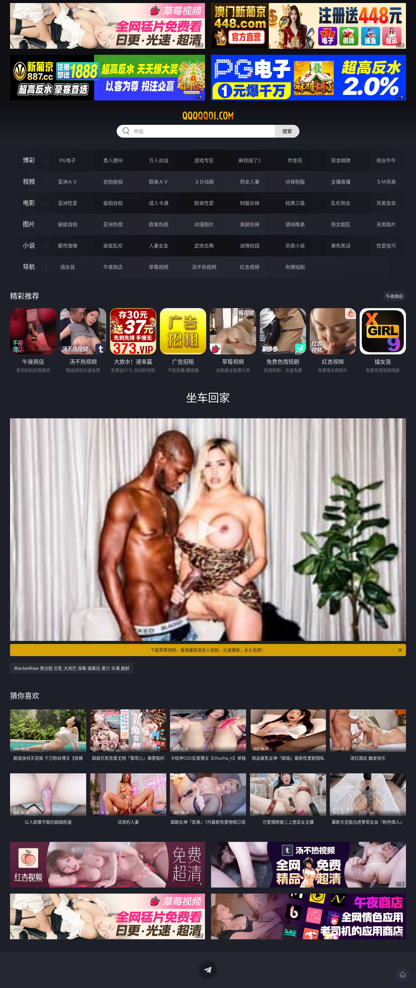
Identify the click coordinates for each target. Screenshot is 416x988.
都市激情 (67, 245)
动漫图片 (204, 224)
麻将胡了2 (249, 160)
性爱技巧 (386, 245)
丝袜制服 (295, 181)
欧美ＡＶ (158, 181)
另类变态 (386, 203)
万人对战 (158, 160)
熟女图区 (341, 224)
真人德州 (113, 160)
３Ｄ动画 (204, 181)
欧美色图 (158, 224)
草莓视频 (158, 267)
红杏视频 (249, 267)
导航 (29, 267)
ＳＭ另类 (386, 181)
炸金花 (295, 160)
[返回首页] (402, 974)
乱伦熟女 (341, 203)
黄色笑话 (341, 245)
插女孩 (67, 267)
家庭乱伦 (113, 245)
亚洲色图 (113, 224)
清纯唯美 (295, 224)
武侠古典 (204, 245)
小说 (29, 245)
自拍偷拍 (113, 181)
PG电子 (67, 160)
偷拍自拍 (113, 203)
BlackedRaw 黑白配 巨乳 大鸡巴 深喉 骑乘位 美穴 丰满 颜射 (71, 668)
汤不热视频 (204, 267)
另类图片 (386, 224)
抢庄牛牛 (386, 160)
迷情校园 (249, 245)
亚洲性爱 (67, 203)
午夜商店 (113, 267)
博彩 (29, 160)
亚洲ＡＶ (67, 181)
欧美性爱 (204, 203)
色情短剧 (295, 267)
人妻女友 (158, 245)
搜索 (287, 131)
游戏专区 (204, 160)
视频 (29, 182)
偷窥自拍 (67, 224)
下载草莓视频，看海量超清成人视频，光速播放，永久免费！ (208, 650)
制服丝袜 (249, 203)
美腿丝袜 (249, 224)
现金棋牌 (341, 160)
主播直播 (341, 181)
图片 (29, 224)
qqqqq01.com (208, 116)
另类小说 (295, 245)
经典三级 (295, 203)
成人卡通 (158, 203)
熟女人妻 (249, 181)
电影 (29, 203)
